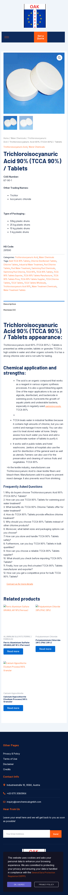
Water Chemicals (18, 138)
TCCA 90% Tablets (44, 272)
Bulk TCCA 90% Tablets (19, 261)
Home (6, 138)
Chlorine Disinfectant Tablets (43, 261)
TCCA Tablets (17, 282)
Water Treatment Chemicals (44, 286)
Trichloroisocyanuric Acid (15, 146)
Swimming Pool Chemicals (43, 268)
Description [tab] (9, 304)
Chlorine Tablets (10, 264)
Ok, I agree (19, 884)
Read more (13, 651)
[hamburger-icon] (6, 37)
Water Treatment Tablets (14, 290)
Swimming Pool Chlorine (14, 272)
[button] (59, 58)
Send (55, 834)
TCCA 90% (30, 272)
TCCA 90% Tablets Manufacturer (38, 275)
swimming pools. (53, 406)
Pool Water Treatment (20, 268)
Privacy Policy (46, 884)
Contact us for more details (20, 583)
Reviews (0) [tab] (9, 309)
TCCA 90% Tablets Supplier (33, 279)
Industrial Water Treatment (31, 264)
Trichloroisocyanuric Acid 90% (17, 286)
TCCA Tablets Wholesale (35, 282)
